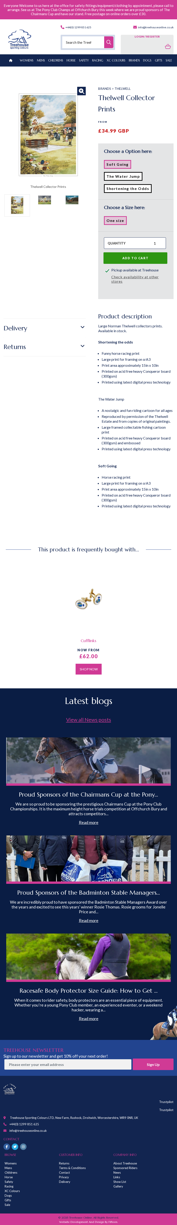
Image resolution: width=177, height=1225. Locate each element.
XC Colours (12, 1191)
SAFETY (84, 60)
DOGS (147, 60)
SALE (169, 60)
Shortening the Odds (129, 189)
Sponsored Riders (125, 1168)
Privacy (64, 1177)
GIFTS (158, 60)
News (117, 1172)
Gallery (118, 1186)
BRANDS (134, 60)
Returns (15, 347)
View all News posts (88, 719)
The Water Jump (124, 177)
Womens (26, 60)
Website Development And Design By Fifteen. (88, 1222)
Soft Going (118, 165)
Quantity (117, 243)
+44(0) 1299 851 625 (78, 27)
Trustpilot (166, 1102)
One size (116, 221)
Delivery (15, 328)
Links (116, 1177)
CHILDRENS (55, 60)
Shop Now (89, 669)
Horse (9, 1177)
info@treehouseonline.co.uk (156, 27)
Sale (7, 1205)
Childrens (11, 1172)
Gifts (8, 1200)
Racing (9, 1186)
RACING (97, 60)
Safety (9, 1182)
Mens (41, 60)
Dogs (8, 1195)
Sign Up (153, 1064)
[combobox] (87, 42)
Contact (64, 1172)
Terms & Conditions (72, 1168)
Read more (88, 822)
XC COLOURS (116, 60)
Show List (119, 1182)
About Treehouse (125, 1163)
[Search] (108, 42)
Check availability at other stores (135, 279)
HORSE (71, 60)
